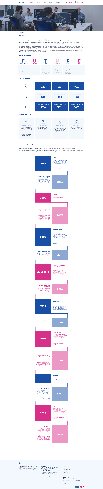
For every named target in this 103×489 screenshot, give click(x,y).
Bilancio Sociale (66, 477)
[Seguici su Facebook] (78, 487)
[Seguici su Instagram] (81, 487)
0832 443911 (46, 469)
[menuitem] (31, 2)
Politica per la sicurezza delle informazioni (71, 478)
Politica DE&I (65, 467)
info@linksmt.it (44, 476)
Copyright (65, 466)
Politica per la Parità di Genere (69, 471)
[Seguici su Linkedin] (76, 487)
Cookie (64, 481)
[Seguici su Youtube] (83, 487)
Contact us (65, 483)
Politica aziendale (66, 475)
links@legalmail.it (50, 476)
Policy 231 (65, 474)
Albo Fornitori (80, 2)
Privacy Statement (66, 469)
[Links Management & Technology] (21, 2)
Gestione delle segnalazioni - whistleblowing (71, 480)
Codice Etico (65, 472)
